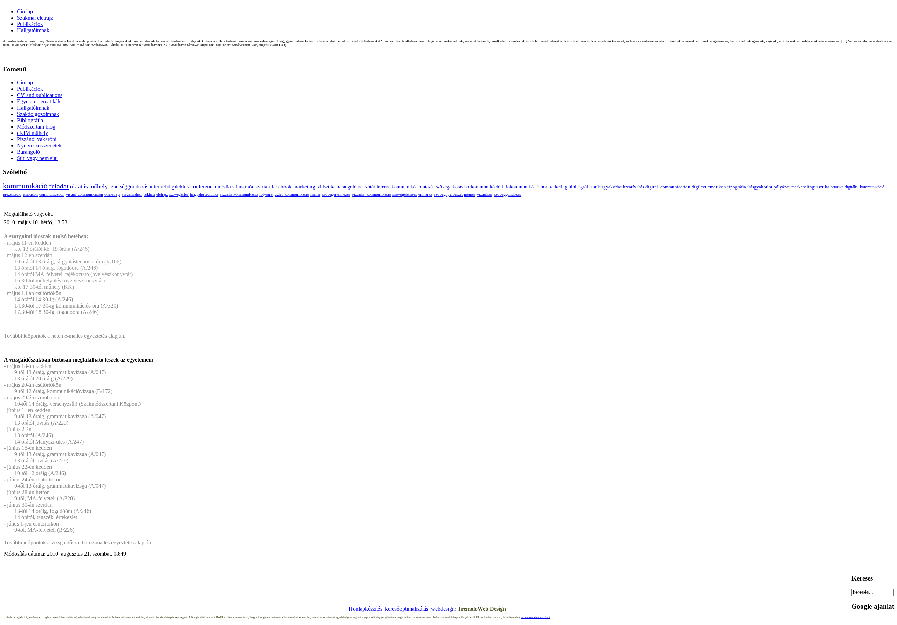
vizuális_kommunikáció (371, 194)
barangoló (346, 187)
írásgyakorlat (759, 187)
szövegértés (179, 194)
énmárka (425, 194)
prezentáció (12, 194)
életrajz (162, 194)
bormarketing (554, 187)
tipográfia (736, 187)
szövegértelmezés (336, 194)
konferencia (203, 187)
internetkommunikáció (399, 187)
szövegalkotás (449, 187)
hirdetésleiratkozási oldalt (535, 617)
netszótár (366, 187)
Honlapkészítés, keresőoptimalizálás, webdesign (402, 609)
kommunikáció (25, 186)
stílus (238, 187)
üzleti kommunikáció (292, 194)
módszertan (257, 187)
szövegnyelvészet (448, 194)
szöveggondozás (507, 194)
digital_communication (667, 187)
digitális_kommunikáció (864, 187)
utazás (428, 187)
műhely (98, 186)
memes (469, 194)
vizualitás (484, 194)
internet (158, 186)
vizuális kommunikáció (239, 194)
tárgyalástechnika (204, 194)
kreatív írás (633, 187)
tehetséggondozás (128, 186)
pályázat (782, 187)
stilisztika (326, 187)
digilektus (178, 186)
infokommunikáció (520, 187)
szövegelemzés (404, 194)
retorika (837, 187)
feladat (59, 186)
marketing (304, 187)
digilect (699, 187)
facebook (282, 187)
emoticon (30, 194)
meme (315, 194)
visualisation (132, 194)
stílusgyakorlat (607, 187)
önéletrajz (112, 194)
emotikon (717, 187)
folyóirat (266, 194)
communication (51, 194)
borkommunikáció (482, 187)
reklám (149, 194)
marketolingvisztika (810, 187)
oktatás (79, 186)
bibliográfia (580, 187)
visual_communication (84, 194)
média (224, 187)
